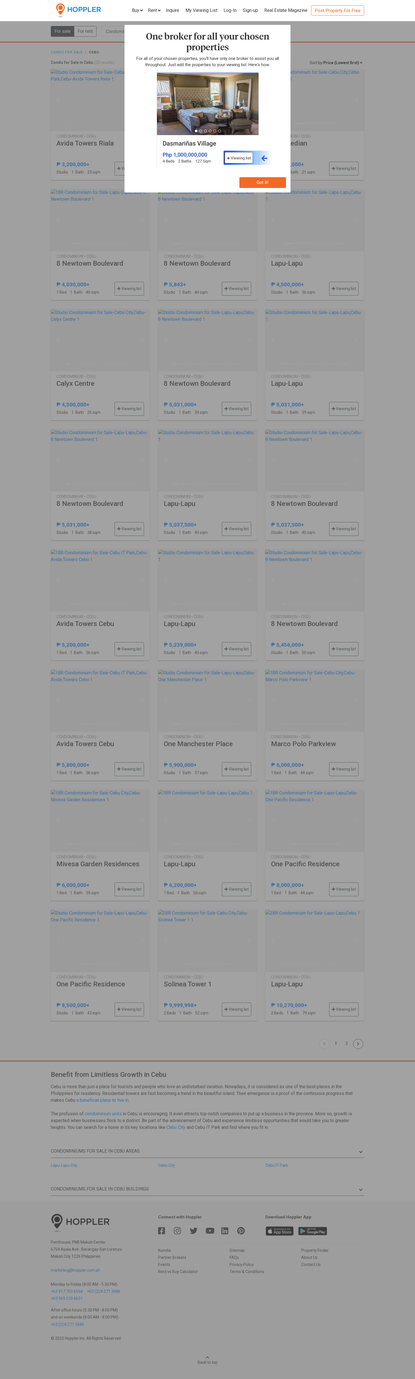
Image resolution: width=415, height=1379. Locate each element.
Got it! (262, 182)
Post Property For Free (338, 10)
